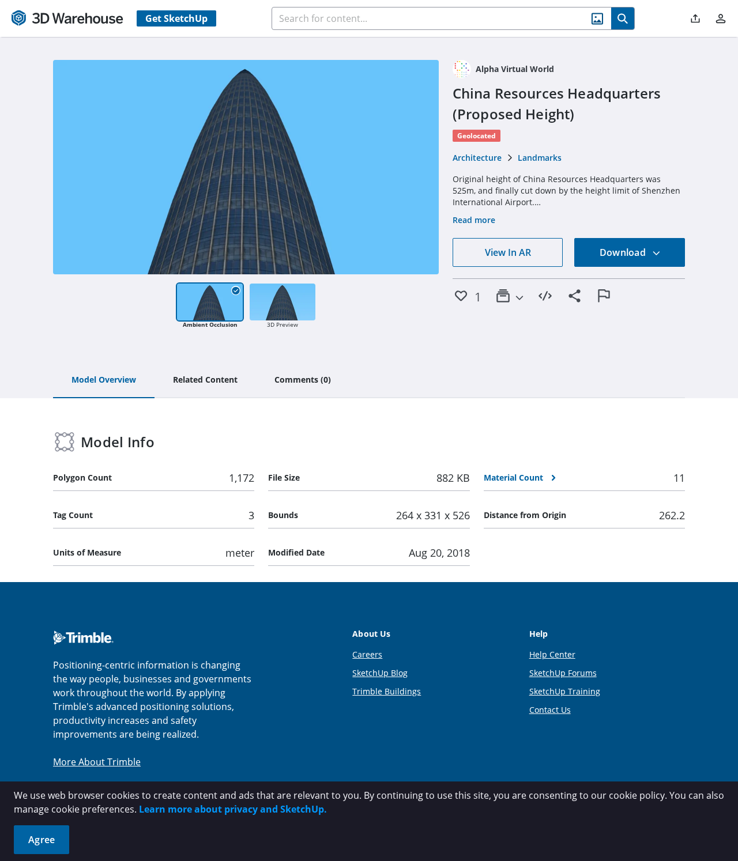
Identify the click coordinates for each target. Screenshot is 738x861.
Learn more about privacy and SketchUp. (233, 809)
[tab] (104, 380)
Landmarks (540, 157)
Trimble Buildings (386, 691)
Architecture (477, 157)
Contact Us (550, 709)
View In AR (508, 252)
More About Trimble (97, 762)
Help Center (552, 654)
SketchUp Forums (563, 672)
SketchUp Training (564, 691)
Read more (474, 219)
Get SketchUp (176, 18)
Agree (41, 839)
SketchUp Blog (380, 672)
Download (624, 252)
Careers (367, 654)
